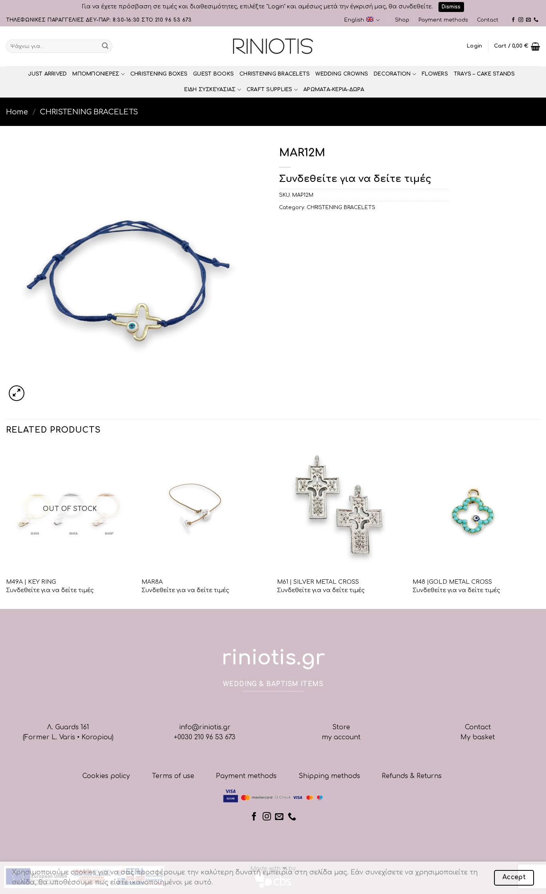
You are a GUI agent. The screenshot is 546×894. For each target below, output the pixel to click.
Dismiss (451, 7)
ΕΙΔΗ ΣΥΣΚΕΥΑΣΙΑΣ (209, 89)
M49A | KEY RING (31, 582)
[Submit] (105, 46)
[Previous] (6, 526)
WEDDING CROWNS (341, 74)
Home (17, 112)
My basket (477, 737)
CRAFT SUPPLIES (270, 89)
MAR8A (152, 582)
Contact (487, 20)
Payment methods (443, 20)
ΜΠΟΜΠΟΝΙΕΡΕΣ (95, 74)
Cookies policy (106, 776)
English (354, 20)
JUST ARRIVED (47, 74)
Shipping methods (329, 776)
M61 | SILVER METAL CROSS (318, 582)
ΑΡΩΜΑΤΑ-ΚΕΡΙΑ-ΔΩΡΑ (334, 89)
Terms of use (173, 776)
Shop (402, 20)
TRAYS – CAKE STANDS (484, 74)
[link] (513, 20)
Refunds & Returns (412, 776)
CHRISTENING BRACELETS (274, 74)
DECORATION (392, 74)
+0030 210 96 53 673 (204, 737)
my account (341, 737)
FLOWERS (435, 74)
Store (341, 727)
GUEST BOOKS (213, 74)
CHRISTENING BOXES (158, 74)
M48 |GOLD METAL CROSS (452, 582)
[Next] (540, 526)
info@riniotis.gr (205, 727)
